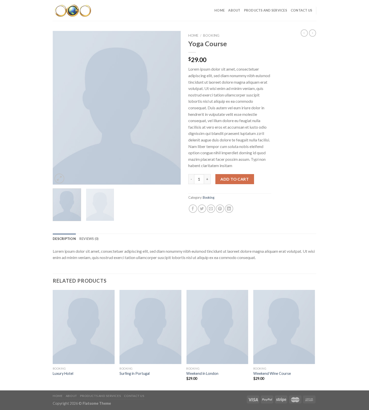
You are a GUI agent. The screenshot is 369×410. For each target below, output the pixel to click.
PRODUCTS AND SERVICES (265, 10)
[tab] (64, 239)
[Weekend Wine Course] (284, 327)
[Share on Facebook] (193, 208)
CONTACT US (302, 10)
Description (64, 239)
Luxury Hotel (63, 373)
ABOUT (234, 10)
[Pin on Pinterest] (220, 208)
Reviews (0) (89, 239)
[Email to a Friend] (211, 208)
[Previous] (61, 107)
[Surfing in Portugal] (150, 327)
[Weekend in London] (217, 327)
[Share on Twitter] (202, 208)
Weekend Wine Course (272, 373)
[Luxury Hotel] (84, 327)
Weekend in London (202, 373)
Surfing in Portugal (134, 373)
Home (219, 10)
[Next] (171, 107)
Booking (211, 35)
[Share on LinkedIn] (229, 208)
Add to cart (234, 179)
